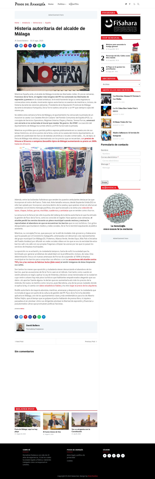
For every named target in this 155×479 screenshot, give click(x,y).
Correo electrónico (110, 157)
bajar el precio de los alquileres (83, 285)
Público (22, 308)
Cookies (70, 461)
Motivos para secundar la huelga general (116, 45)
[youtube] (118, 455)
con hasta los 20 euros (55, 141)
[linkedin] (123, 455)
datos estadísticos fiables (50, 285)
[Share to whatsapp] (39, 45)
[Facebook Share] (16, 45)
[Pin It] (25, 45)
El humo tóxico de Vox (52, 432)
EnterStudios (93, 476)
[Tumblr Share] (34, 45)
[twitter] (126, 4)
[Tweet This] (21, 45)
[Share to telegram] (44, 45)
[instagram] (114, 455)
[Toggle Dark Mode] (134, 4)
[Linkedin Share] (30, 45)
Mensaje (105, 164)
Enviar (104, 182)
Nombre (104, 150)
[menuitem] (51, 4)
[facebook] (130, 4)
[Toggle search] (138, 4)
